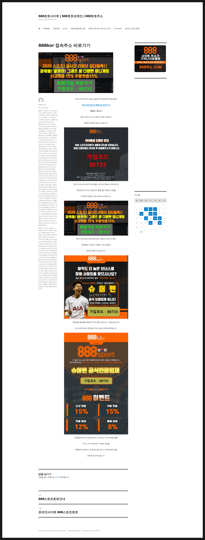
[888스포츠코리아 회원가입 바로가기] (96, 105)
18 (146, 218)
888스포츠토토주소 (48, 191)
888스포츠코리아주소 (45, 171)
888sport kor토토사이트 (48, 131)
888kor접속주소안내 (48, 233)
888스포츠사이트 (51, 244)
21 (159, 218)
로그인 (57, 477)
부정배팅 (46, 28)
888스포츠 (52, 133)
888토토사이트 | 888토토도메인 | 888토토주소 (70, 16)
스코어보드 (117, 28)
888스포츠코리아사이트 (48, 164)
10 (141, 214)
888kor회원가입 (43, 237)
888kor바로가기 (43, 230)
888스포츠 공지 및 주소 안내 (100, 28)
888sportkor (42, 105)
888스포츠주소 (51, 140)
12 (150, 214)
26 (150, 223)
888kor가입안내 (45, 115)
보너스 (65, 28)
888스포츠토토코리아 (50, 284)
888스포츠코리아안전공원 (46, 169)
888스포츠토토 (49, 277)
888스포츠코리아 (43, 142)
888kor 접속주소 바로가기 (46, 228)
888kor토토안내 (46, 126)
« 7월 (141, 232)
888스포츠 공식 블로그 (45, 135)
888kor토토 (50, 122)
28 (159, 223)
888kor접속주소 (45, 120)
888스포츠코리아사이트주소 (47, 167)
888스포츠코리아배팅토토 (48, 257)
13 (155, 214)
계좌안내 (56, 28)
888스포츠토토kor (46, 185)
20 (155, 218)
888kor (40, 111)
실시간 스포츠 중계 (132, 28)
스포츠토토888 (45, 214)
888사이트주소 (43, 133)
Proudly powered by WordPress (91, 531)
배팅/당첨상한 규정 (78, 28)
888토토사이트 (51, 196)
